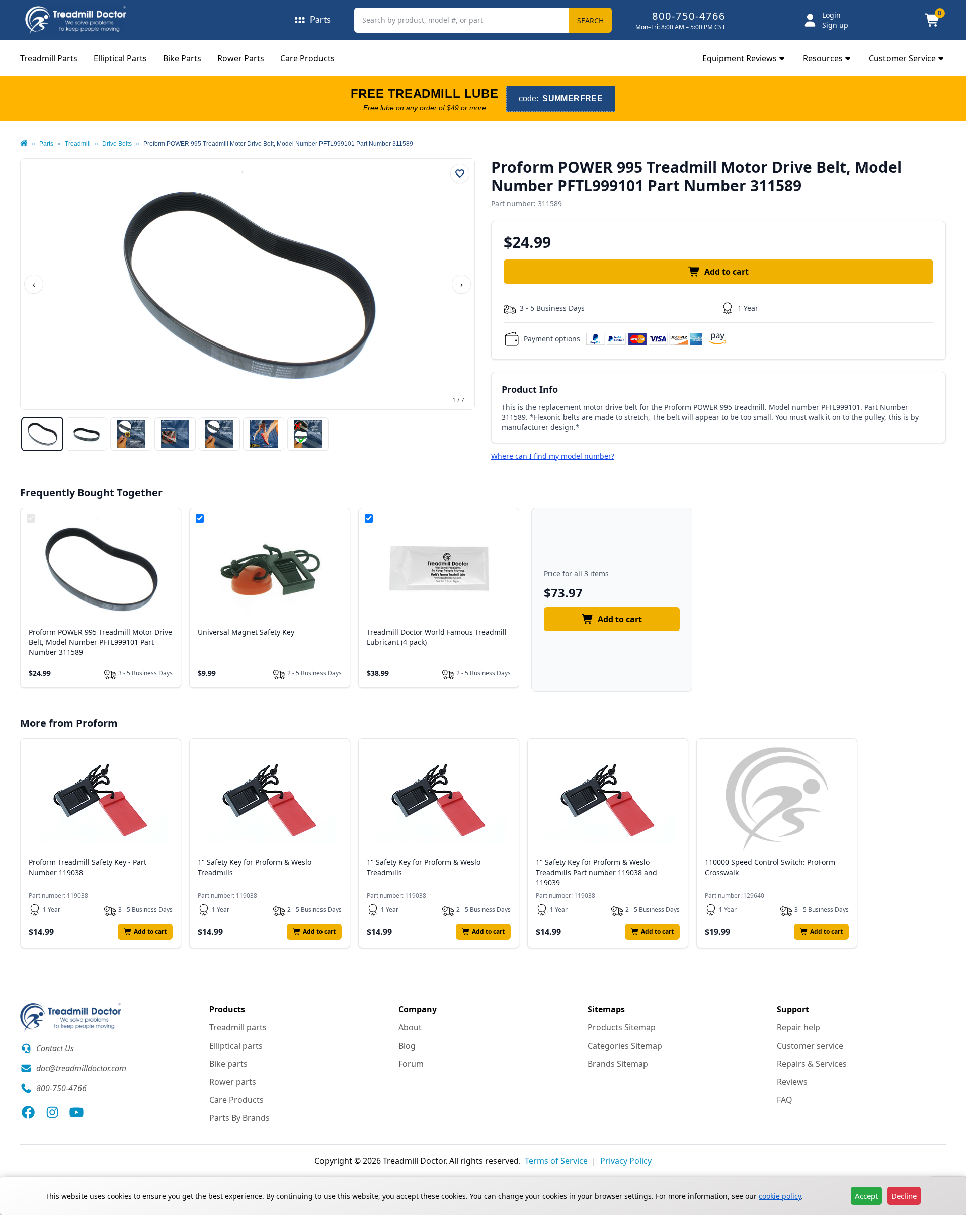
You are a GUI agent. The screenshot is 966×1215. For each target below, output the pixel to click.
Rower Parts (240, 58)
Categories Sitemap (625, 1045)
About (410, 1027)
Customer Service (902, 58)
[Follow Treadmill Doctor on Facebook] (28, 1112)
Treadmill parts (238, 1027)
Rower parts (232, 1081)
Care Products (307, 58)
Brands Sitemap (618, 1063)
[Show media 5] (219, 434)
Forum (411, 1063)
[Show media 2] (86, 434)
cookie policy (780, 1196)
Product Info (530, 389)
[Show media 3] (131, 434)
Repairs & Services (812, 1063)
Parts (46, 143)
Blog (407, 1045)
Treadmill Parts (48, 58)
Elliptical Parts (120, 58)
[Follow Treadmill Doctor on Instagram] (52, 1112)
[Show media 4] (175, 434)
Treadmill (78, 143)
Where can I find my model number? (552, 456)
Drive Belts (117, 143)
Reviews (792, 1081)
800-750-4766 (689, 16)
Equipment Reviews (739, 58)
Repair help (798, 1027)
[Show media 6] (264, 434)
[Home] (24, 143)
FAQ (784, 1099)
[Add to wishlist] (460, 173)
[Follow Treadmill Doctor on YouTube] (76, 1112)
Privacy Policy (626, 1160)
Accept (866, 1196)
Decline (904, 1196)
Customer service (810, 1045)
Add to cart (726, 271)
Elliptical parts (236, 1045)
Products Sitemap (622, 1027)
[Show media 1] (42, 434)
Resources (823, 58)
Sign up (835, 25)
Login (831, 15)
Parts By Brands (239, 1117)
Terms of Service (556, 1160)
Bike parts (228, 1063)
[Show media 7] (308, 434)
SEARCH (590, 20)
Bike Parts (182, 58)
